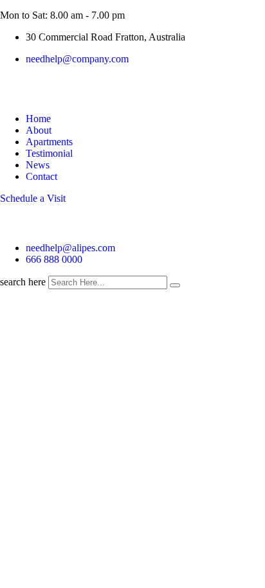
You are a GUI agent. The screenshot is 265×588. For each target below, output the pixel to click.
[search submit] (175, 285)
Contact (41, 176)
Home (38, 118)
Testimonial (49, 153)
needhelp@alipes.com (70, 247)
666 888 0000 (54, 259)
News (38, 164)
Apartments (49, 141)
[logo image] (12, 225)
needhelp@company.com (77, 58)
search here (23, 281)
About (38, 130)
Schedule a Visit (33, 198)
